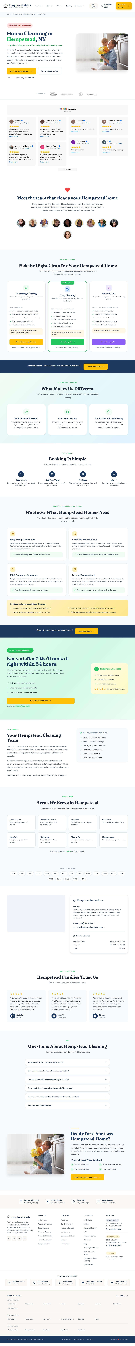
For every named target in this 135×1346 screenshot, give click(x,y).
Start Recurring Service (26, 342)
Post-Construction (45, 1240)
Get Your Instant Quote (20, 71)
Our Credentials (66, 1224)
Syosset (81, 1304)
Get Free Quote (122, 6)
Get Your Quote (85, 631)
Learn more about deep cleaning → (67, 347)
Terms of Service (79, 1339)
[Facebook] (9, 1238)
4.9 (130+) (94, 6)
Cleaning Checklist (90, 1228)
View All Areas (121, 1296)
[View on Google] (11, 122)
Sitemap (89, 1339)
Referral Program (90, 1236)
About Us (64, 1220)
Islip (97, 1319)
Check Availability (94, 367)
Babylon (81, 1319)
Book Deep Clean (68, 342)
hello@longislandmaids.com (91, 927)
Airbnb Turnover (44, 1244)
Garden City (12, 1304)
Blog (85, 1244)
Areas (49, 6)
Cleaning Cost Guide (91, 1248)
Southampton (13, 1330)
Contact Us (65, 1244)
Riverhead (81, 1330)
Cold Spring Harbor (67, 1319)
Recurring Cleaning (45, 1224)
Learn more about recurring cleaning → (26, 347)
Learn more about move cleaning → (109, 347)
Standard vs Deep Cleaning (90, 1259)
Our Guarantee (66, 1232)
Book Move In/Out (108, 342)
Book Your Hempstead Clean (86, 1177)
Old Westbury (12, 1308)
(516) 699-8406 (108, 6)
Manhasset (47, 1304)
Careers (64, 1240)
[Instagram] (14, 1238)
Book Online (88, 1220)
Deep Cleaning (43, 1228)
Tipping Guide (89, 1265)
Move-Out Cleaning (45, 1236)
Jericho (98, 1304)
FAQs (85, 1232)
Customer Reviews (68, 1236)
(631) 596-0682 (115, 1246)
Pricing (69, 6)
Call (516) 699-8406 (22, 706)
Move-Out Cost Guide (89, 1253)
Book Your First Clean (39, 701)
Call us (68, 851)
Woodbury (117, 1304)
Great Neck (29, 1304)
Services (38, 6)
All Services (42, 1220)
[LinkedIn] (25, 1238)
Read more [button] (13, 136)
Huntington (12, 1319)
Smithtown (29, 1319)
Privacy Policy (66, 1339)
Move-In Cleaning (44, 1232)
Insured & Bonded (67, 1228)
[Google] (19, 1238)
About (58, 6)
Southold (46, 1330)
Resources (79, 6)
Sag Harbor (64, 1330)
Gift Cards (87, 1240)
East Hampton (30, 1330)
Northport (46, 1319)
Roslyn (63, 1304)
